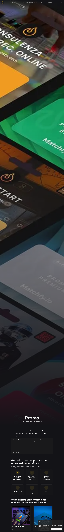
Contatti (50, 2)
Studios (19, 2)
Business (40, 2)
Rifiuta (45, 528)
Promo (35, 2)
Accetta (56, 528)
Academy (31, 2)
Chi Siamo (14, 2)
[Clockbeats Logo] (2, 2)
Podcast (45, 2)
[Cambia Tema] (61, 2)
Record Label (25, 2)
